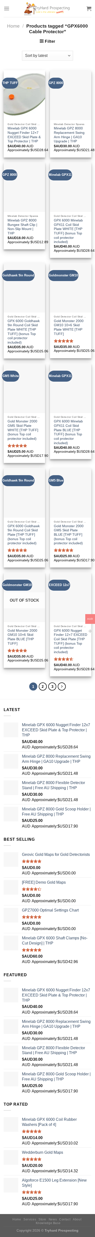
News (53, 1219)
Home (13, 26)
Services (29, 1219)
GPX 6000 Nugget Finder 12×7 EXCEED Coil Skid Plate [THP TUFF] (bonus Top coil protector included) (70, 641)
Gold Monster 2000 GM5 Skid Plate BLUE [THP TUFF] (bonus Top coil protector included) (69, 534)
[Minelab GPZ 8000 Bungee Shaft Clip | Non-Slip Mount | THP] (24, 187)
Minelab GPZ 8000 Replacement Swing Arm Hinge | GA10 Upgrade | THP (69, 134)
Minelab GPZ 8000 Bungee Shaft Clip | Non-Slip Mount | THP (22, 227)
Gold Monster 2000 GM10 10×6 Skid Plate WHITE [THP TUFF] (69, 327)
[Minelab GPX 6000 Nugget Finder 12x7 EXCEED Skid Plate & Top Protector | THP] (24, 95)
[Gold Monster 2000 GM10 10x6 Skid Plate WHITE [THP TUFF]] (70, 288)
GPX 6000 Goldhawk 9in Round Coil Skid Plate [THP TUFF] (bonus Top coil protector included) (24, 534)
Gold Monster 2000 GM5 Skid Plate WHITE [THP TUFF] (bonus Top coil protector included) (23, 429)
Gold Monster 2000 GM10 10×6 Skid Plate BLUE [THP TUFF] (22, 637)
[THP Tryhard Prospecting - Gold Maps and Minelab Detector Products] (47, 8)
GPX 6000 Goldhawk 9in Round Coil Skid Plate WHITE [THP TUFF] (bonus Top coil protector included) (24, 331)
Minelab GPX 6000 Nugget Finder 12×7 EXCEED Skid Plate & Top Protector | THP (24, 134)
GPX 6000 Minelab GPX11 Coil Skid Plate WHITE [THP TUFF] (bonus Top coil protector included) (68, 231)
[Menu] (7, 8)
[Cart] (88, 8)
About (77, 1219)
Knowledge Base (48, 1223)
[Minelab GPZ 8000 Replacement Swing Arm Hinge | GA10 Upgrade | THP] (70, 95)
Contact (64, 1219)
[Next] (62, 686)
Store (42, 1219)
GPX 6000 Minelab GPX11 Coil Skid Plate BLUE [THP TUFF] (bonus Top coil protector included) (68, 432)
